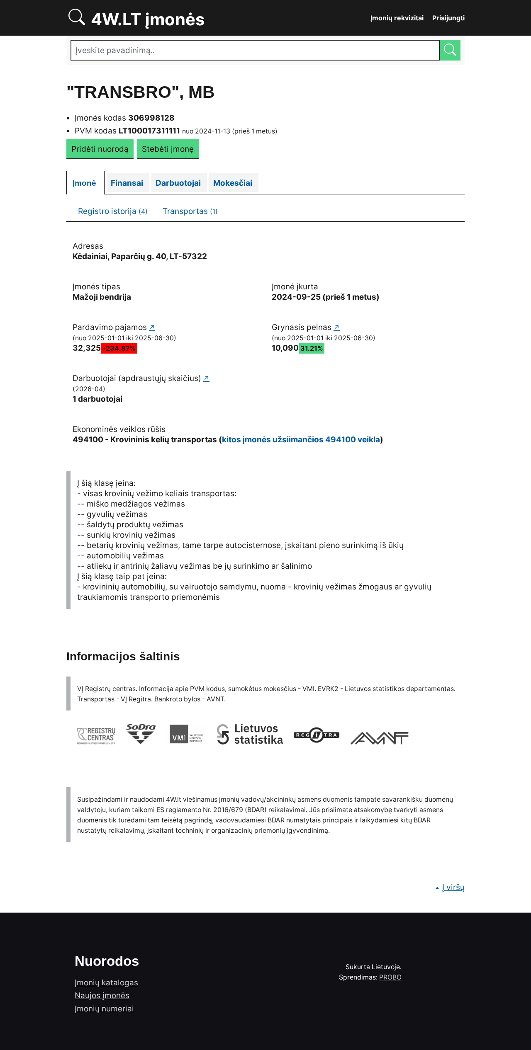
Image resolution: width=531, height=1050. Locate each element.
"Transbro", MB (140, 92)
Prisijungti (448, 18)
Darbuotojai (181, 183)
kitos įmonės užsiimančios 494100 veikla (301, 439)
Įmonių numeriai (104, 1009)
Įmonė (89, 183)
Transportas (190, 211)
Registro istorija (113, 211)
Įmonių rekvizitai (397, 18)
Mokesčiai (235, 183)
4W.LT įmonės (176, 18)
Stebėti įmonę (168, 149)
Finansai (130, 183)
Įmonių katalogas (106, 982)
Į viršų (453, 887)
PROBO (390, 977)
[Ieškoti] (450, 50)
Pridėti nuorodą (100, 149)
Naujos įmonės (102, 995)
